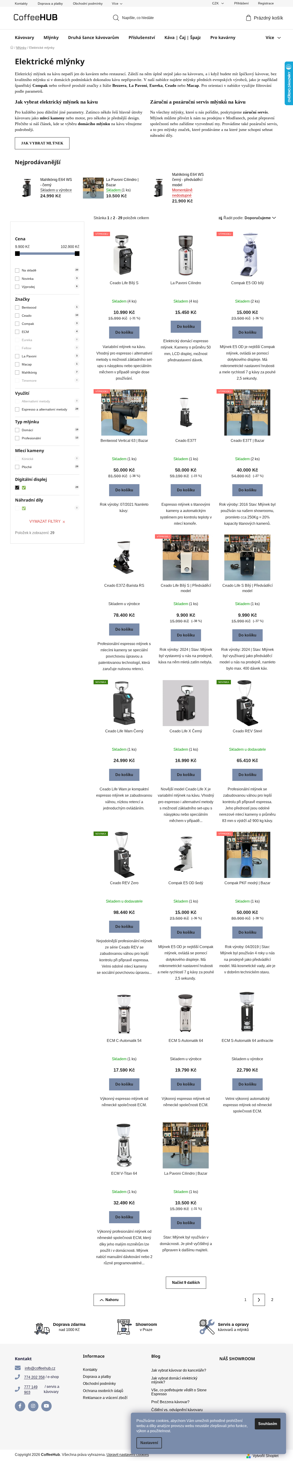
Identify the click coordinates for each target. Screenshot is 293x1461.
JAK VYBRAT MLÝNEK (42, 143)
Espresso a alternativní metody (50, 409)
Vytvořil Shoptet (265, 1456)
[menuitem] (24, 37)
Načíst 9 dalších (186, 1283)
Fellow (50, 348)
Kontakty (21, 3)
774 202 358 (34, 1377)
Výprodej (50, 287)
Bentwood (50, 307)
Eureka (50, 340)
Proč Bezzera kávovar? (170, 1402)
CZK (216, 3)
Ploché (50, 467)
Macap (50, 364)
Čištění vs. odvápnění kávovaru (177, 1410)
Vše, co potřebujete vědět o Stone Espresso (179, 1392)
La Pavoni (50, 356)
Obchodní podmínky (88, 3)
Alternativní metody (50, 401)
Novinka (50, 278)
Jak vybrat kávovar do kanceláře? (178, 1370)
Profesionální (50, 438)
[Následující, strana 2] (259, 1300)
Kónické (50, 459)
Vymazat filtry (45, 521)
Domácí (50, 430)
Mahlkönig (50, 372)
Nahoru (112, 1300)
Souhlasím (267, 1424)
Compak (50, 324)
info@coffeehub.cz (40, 1368)
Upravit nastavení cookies (128, 1455)
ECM (50, 332)
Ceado (50, 315)
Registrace (266, 3)
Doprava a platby (50, 3)
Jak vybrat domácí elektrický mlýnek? (174, 1380)
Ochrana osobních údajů (103, 1391)
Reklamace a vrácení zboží (105, 1398)
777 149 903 (31, 1389)
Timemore (50, 380)
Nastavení (149, 1443)
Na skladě (50, 270)
